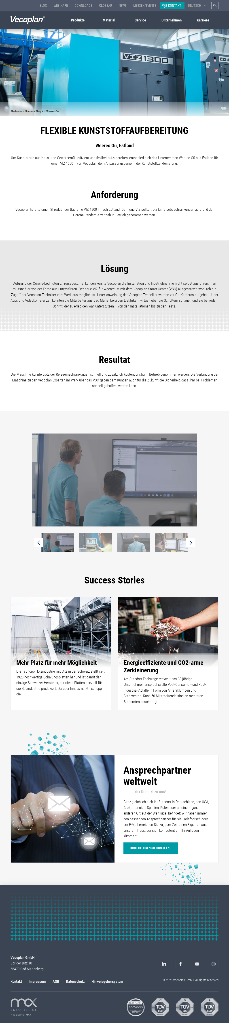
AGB (56, 981)
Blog (43, 6)
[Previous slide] (38, 542)
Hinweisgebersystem (107, 981)
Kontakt (174, 6)
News (123, 6)
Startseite (16, 111)
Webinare (61, 6)
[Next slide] (190, 542)
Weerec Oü (52, 111)
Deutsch (194, 6)
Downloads (83, 6)
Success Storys (34, 111)
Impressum (37, 981)
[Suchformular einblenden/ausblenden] (214, 5)
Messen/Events (144, 6)
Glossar (105, 6)
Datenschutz (75, 981)
